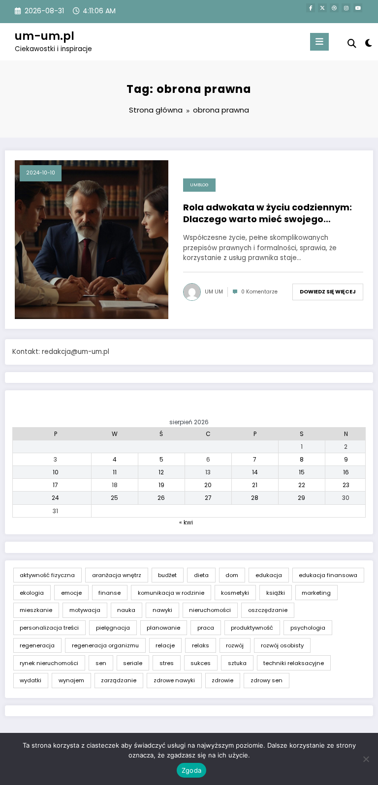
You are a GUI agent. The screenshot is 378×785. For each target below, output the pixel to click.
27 (208, 498)
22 (301, 485)
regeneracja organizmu (105, 645)
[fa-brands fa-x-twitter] (322, 7)
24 (55, 498)
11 (115, 472)
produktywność (252, 628)
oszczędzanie (267, 610)
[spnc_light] (368, 43)
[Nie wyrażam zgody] (366, 759)
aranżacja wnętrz (116, 575)
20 (208, 485)
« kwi (186, 522)
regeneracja (37, 645)
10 (56, 472)
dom (231, 575)
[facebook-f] (310, 7)
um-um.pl (44, 36)
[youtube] (357, 7)
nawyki (162, 610)
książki (275, 593)
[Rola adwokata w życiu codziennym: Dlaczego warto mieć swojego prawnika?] (91, 239)
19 (161, 485)
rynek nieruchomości (49, 663)
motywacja (84, 610)
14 (255, 472)
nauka (126, 610)
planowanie (163, 628)
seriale (132, 663)
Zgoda (191, 770)
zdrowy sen (267, 680)
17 (55, 485)
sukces (200, 663)
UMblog (199, 185)
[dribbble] (334, 7)
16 (346, 472)
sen (100, 663)
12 (161, 472)
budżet (167, 575)
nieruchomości (210, 610)
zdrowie (222, 680)
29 (301, 498)
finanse (109, 593)
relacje (165, 645)
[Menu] (319, 42)
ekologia (32, 593)
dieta (201, 575)
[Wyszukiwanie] (352, 43)
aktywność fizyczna (47, 575)
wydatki (30, 680)
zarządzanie (118, 680)
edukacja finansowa (328, 575)
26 (161, 498)
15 (302, 472)
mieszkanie (36, 610)
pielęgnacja (113, 628)
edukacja (268, 575)
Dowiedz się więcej (328, 291)
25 (114, 498)
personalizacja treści (49, 628)
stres (166, 663)
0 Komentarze (259, 291)
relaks (200, 645)
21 (254, 485)
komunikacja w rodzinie (171, 593)
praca (205, 628)
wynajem (71, 680)
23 (346, 485)
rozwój (235, 645)
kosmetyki (235, 593)
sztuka (237, 663)
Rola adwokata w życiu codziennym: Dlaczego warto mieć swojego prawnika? (267, 213)
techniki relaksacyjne (293, 663)
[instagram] (346, 7)
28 (254, 498)
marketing (316, 593)
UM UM (214, 291)
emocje (71, 593)
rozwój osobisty (282, 645)
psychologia (307, 628)
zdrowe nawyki (174, 680)
